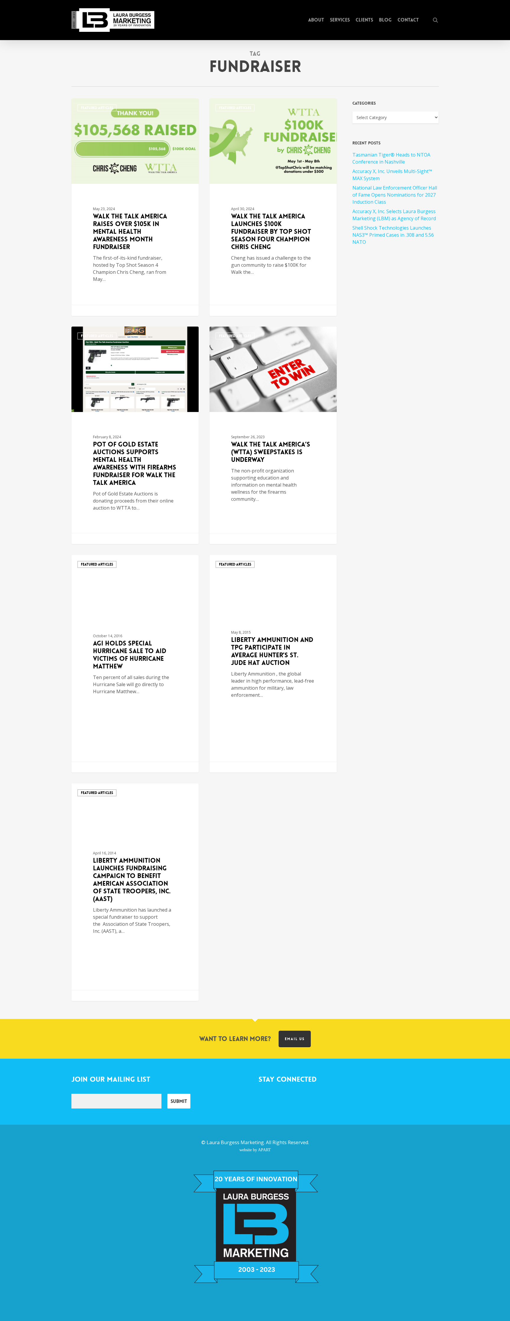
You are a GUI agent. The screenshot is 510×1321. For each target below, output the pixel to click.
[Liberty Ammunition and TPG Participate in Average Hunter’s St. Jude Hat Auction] (273, 663)
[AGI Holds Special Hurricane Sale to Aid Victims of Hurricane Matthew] (135, 663)
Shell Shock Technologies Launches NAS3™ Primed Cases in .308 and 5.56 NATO (393, 235)
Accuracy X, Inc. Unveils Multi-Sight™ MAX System (392, 175)
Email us (295, 1039)
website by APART (255, 1149)
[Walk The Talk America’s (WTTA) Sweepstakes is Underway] (273, 435)
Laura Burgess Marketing (235, 1142)
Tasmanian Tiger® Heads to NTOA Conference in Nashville (391, 158)
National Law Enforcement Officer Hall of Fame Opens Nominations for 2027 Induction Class (394, 195)
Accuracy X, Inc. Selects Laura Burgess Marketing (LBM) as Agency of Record (394, 215)
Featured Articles (97, 108)
